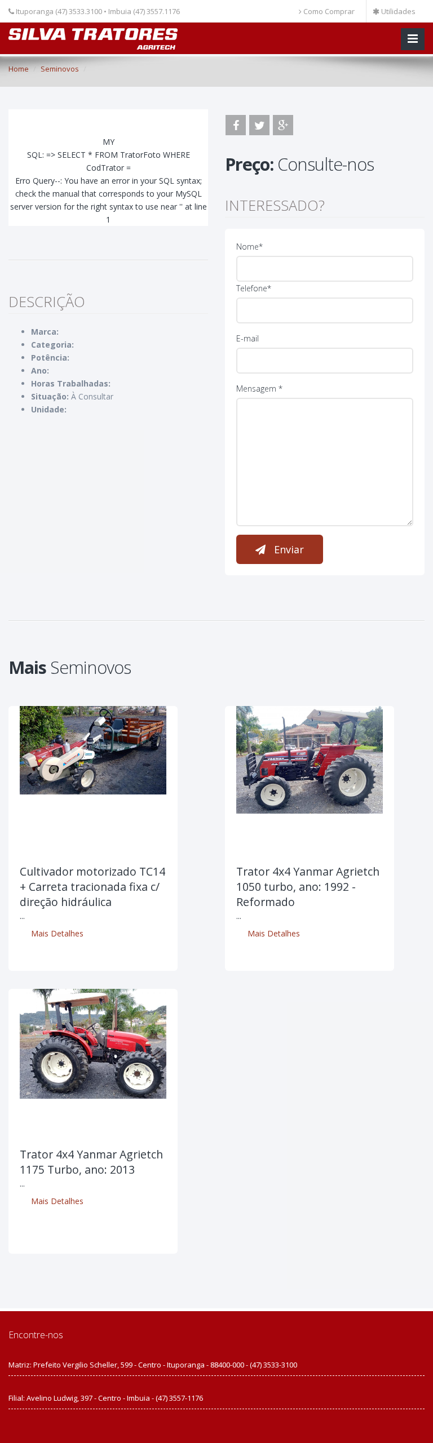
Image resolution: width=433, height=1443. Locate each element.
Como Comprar (328, 11)
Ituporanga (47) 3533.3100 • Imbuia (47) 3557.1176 (97, 11)
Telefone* (253, 288)
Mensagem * (259, 388)
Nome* (249, 246)
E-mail (247, 338)
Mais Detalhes (57, 933)
